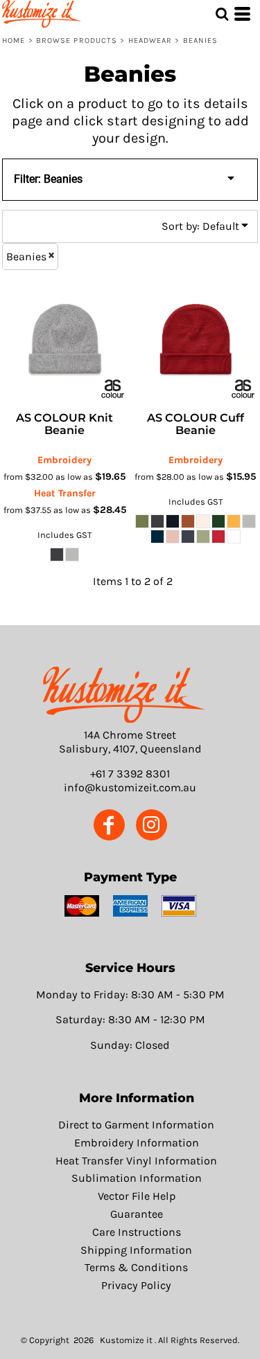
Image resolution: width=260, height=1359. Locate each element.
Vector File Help (136, 1196)
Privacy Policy (136, 1285)
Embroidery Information (136, 1142)
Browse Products (77, 40)
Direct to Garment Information (136, 1124)
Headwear (150, 40)
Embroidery (64, 460)
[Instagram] (151, 824)
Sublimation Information (136, 1178)
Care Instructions (136, 1232)
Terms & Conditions (136, 1267)
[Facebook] (109, 824)
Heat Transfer (65, 493)
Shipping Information (136, 1250)
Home (13, 40)
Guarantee (136, 1214)
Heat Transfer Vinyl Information (136, 1160)
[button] (124, 694)
